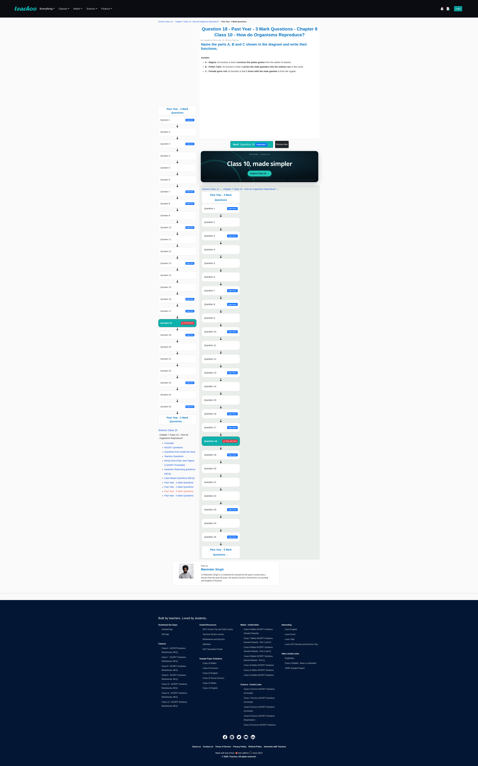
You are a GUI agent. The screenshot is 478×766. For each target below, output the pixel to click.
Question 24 (165, 395)
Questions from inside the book (179, 452)
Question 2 (165, 132)
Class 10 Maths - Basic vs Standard (300, 663)
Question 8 (176, 204)
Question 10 (176, 227)
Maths (76, 8)
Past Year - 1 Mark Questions (178, 482)
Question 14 (165, 275)
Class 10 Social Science (213, 678)
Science (90, 8)
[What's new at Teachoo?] (442, 9)
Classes (63, 8)
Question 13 (176, 263)
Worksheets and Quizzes (214, 639)
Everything (46, 8)
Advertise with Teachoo (275, 747)
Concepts (169, 443)
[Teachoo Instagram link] (232, 737)
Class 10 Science (210, 668)
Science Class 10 (165, 22)
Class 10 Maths (209, 663)
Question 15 (165, 287)
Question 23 (176, 383)
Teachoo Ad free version (213, 634)
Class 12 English (210, 688)
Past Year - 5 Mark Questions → (177, 419)
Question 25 (176, 407)
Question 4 (165, 156)
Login (458, 9)
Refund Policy (255, 747)
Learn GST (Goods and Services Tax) (301, 644)
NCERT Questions (173, 447)
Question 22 (165, 371)
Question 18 (176, 323)
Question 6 (165, 180)
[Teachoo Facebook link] (225, 737)
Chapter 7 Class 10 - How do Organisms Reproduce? (197, 22)
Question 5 (165, 168)
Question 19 (176, 335)
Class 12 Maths (209, 683)
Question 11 (165, 239)
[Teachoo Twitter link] (239, 737)
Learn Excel (290, 634)
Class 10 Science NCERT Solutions (260, 725)
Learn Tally (290, 639)
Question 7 (176, 192)
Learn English (291, 629)
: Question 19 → (251, 144)
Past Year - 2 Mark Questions (178, 487)
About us (196, 747)
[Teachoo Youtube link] (246, 737)
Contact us (208, 747)
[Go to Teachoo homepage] (25, 8)
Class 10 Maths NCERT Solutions (259, 665)
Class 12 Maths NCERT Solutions (259, 675)
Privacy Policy (239, 747)
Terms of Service (223, 747)
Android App (167, 629)
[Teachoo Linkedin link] (253, 737)
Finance (105, 8)
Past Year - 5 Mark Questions (178, 495)
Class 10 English (210, 673)
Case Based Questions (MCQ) (179, 478)
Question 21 (165, 359)
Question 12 (165, 251)
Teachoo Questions (173, 456)
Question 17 (176, 311)
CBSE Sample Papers (295, 668)
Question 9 (165, 215)
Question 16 (176, 299)
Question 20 (165, 347)
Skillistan (207, 644)
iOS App (165, 634)
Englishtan (289, 658)
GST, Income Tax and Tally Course (218, 629)
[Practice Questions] (448, 9)
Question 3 (176, 144)
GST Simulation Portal (212, 649)
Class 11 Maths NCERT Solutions (259, 670)
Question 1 (176, 120)
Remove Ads (282, 144)
